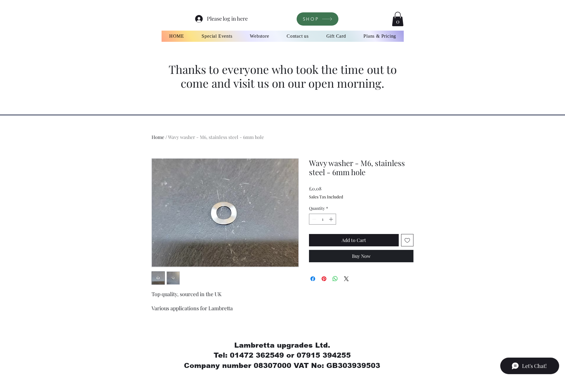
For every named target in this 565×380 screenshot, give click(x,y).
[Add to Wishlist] (407, 240)
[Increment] (331, 219)
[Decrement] (313, 219)
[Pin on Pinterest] (324, 278)
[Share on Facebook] (312, 278)
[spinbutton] (322, 219)
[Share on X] (346, 278)
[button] (398, 19)
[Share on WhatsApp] (335, 278)
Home (158, 137)
